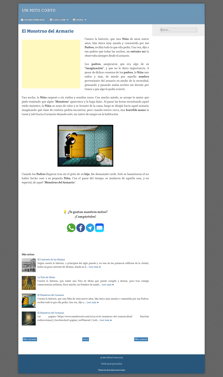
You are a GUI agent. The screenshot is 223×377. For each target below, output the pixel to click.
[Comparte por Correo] (99, 231)
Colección (59, 19)
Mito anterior (141, 339)
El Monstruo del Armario (48, 31)
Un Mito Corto (39, 10)
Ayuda (79, 19)
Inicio (85, 339)
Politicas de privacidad (111, 364)
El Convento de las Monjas (51, 259)
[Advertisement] (51, 64)
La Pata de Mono (46, 277)
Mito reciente (29, 339)
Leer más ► (95, 267)
